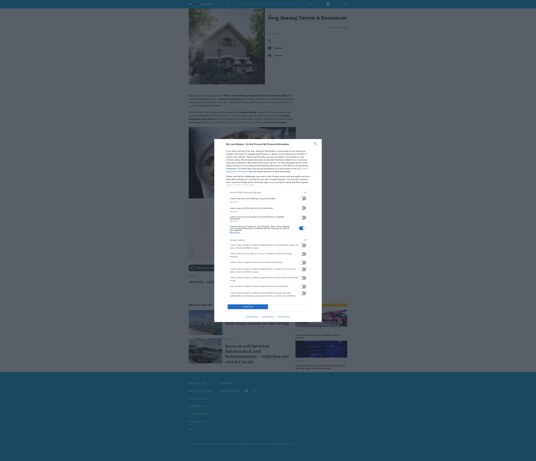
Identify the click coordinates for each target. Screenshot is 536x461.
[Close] (316, 144)
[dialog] (268, 230)
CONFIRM (248, 307)
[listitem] (268, 192)
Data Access (268, 317)
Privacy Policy (284, 317)
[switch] (302, 198)
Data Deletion (252, 317)
